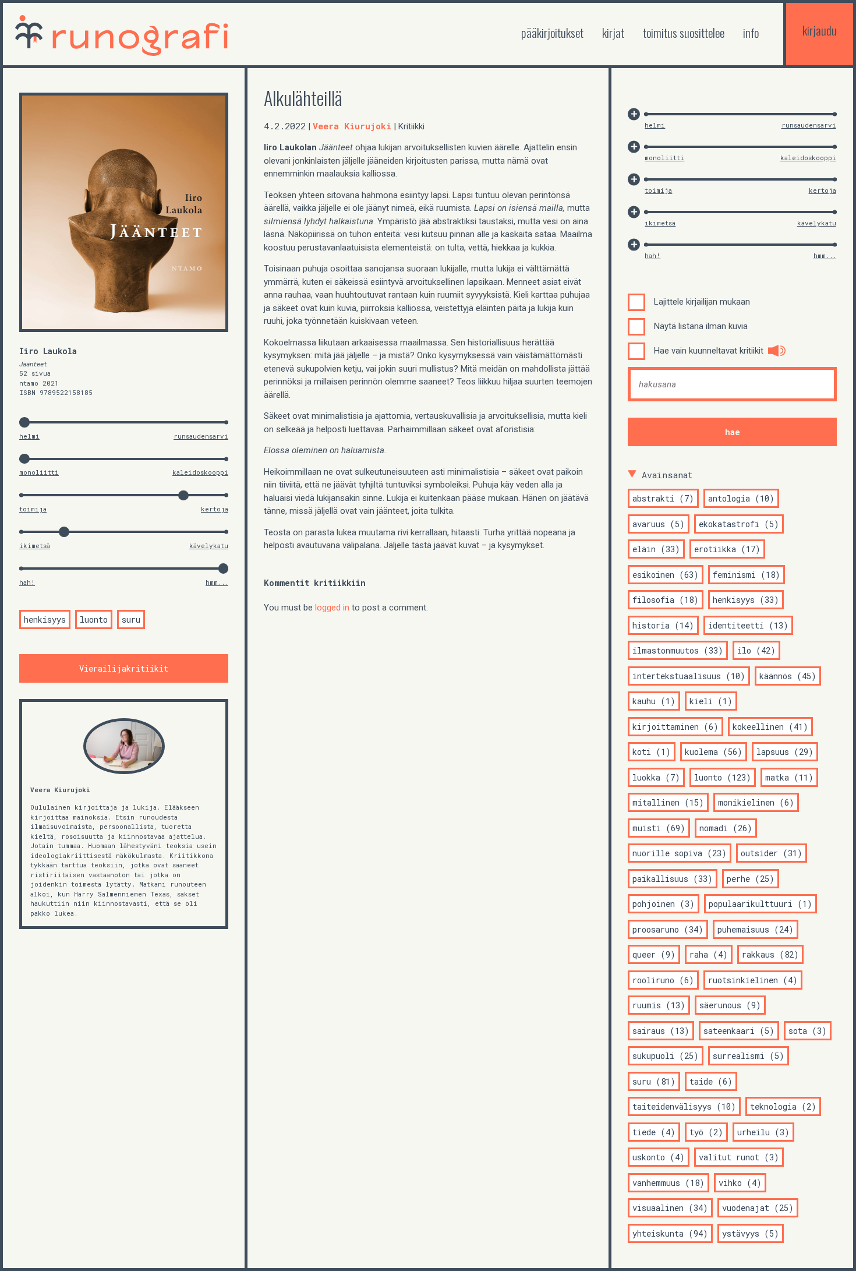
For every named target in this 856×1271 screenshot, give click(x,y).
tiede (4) (653, 1132)
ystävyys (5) (750, 1233)
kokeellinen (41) (770, 726)
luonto (94, 619)
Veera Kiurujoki (60, 789)
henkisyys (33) (746, 599)
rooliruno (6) (663, 980)
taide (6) (711, 1081)
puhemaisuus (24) (755, 929)
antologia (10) (741, 498)
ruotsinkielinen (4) (753, 980)
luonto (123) (722, 777)
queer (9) (653, 954)
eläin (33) (656, 549)
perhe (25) (750, 878)
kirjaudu (819, 30)
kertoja (214, 508)
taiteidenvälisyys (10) (684, 1106)
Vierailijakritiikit (123, 668)
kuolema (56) (713, 751)
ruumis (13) (658, 1005)
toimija (33, 508)
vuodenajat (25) (758, 1207)
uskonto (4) (658, 1157)
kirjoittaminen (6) (675, 726)
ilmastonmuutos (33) (677, 650)
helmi (29, 436)
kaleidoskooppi (200, 472)
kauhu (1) (653, 701)
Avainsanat (667, 475)
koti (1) (651, 751)
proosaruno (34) (667, 929)
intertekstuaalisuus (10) (688, 676)
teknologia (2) (783, 1106)
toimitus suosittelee (683, 32)
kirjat (613, 32)
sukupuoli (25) (665, 1055)
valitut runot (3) (739, 1157)
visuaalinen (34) (670, 1207)
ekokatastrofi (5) (739, 523)
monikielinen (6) (756, 802)
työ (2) (706, 1132)
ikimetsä (34, 545)
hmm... (217, 582)
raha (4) (708, 954)
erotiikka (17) (727, 549)
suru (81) (653, 1081)
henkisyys (45, 619)
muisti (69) (658, 828)
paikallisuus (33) (672, 878)
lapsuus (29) (784, 751)
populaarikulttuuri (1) (760, 903)
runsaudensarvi (201, 436)
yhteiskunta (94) (670, 1233)
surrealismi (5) (748, 1055)
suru (131, 619)
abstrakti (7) (663, 498)
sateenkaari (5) (738, 1030)
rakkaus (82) (770, 954)
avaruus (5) (658, 523)
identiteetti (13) (748, 625)
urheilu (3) (763, 1132)
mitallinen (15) (668, 802)
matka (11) (789, 777)
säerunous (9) (730, 1005)
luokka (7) (656, 777)
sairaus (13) (660, 1030)
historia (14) (663, 625)
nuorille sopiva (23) (679, 853)
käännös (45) (787, 676)
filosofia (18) (665, 599)
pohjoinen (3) (663, 903)
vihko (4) (740, 1182)
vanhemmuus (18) (668, 1182)
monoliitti (39, 472)
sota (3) (807, 1030)
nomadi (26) (725, 828)
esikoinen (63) (665, 574)
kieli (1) (711, 701)
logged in (332, 607)
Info (751, 32)
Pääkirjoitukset (552, 32)
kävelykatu (208, 545)
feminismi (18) (746, 574)
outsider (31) (771, 853)
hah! (27, 582)
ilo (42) (756, 650)
